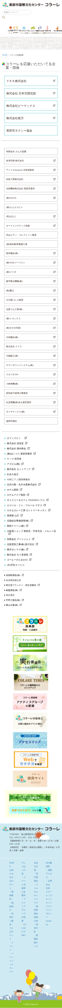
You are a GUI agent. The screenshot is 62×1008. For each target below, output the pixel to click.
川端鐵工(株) (12, 356)
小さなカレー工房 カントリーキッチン (27, 510)
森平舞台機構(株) (14, 281)
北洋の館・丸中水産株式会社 (22, 484)
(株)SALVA (11, 198)
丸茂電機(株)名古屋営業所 (18, 402)
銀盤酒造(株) (12, 590)
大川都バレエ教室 (14, 300)
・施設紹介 (11, 906)
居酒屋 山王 (13, 515)
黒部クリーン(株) (16, 526)
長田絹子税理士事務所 (17, 393)
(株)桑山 (10, 290)
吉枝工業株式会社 (14, 179)
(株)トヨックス (13, 318)
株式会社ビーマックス (20, 105)
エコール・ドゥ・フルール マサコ (24, 505)
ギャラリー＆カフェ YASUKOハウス (26, 500)
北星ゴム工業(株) (14, 309)
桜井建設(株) (12, 253)
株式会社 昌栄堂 (15, 443)
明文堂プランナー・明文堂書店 (21, 585)
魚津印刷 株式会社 (15, 160)
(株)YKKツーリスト (15, 262)
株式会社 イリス (14, 346)
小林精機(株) (12, 384)
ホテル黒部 (12, 490)
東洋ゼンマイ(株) (16, 549)
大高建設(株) (12, 337)
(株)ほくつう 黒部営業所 (19, 453)
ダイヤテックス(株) (15, 412)
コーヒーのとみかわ (17, 560)
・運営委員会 (36, 910)
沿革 (48, 888)
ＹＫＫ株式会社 (16, 81)
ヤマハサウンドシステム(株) (19, 365)
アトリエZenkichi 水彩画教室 (20, 170)
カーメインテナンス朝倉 (18, 226)
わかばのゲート (15, 29)
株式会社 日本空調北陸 (21, 93)
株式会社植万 (15, 118)
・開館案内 (11, 895)
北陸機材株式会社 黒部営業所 (20, 188)
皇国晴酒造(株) (13, 575)
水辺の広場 (40, 30)
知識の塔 (47, 30)
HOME (4, 55)
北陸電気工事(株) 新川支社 (20, 544)
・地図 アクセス (50, 873)
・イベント (11, 946)
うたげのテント (24, 30)
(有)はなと (11, 216)
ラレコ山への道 (33, 30)
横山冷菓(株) (12, 605)
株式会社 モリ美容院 (17, 554)
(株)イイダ (11, 272)
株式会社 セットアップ (19, 469)
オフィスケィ (15, 438)
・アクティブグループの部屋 (23, 910)
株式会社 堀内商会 (16, 448)
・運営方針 (36, 928)
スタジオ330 (12, 374)
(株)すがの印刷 (13, 328)
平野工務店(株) (13, 600)
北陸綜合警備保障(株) (18, 520)
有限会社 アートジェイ (19, 539)
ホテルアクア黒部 (16, 495)
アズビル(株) (13, 464)
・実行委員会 (36, 877)
